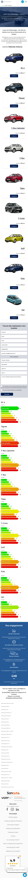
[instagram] (13, 809)
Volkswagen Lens (4, 709)
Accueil (2, 5)
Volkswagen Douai (5, 718)
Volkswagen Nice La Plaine (6, 777)
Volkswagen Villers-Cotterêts (7, 731)
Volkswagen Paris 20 (5, 740)
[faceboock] (8, 809)
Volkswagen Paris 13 (5, 737)
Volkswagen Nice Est (5, 774)
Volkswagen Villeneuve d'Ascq (7, 703)
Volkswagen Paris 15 (5, 743)
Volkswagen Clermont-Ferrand (7, 787)
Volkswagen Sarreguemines (6, 762)
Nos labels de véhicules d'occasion (14, 645)
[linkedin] (18, 809)
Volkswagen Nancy (5, 765)
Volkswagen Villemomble (6, 734)
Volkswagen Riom (4, 783)
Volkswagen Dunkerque (6, 715)
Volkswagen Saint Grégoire (6, 746)
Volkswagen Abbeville (5, 728)
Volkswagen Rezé (4, 749)
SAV (14, 678)
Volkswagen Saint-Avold (6, 771)
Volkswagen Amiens (5, 706)
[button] (26, 2)
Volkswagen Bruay (5, 721)
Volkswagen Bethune (5, 725)
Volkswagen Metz (4, 768)
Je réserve (14, 76)
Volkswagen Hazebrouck (6, 712)
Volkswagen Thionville (5, 759)
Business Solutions (14, 656)
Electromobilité (14, 667)
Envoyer (7, 394)
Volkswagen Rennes (5, 756)
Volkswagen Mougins (5, 780)
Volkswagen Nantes (5, 752)
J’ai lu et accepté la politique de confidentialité (12, 390)
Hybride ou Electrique (14, 633)
